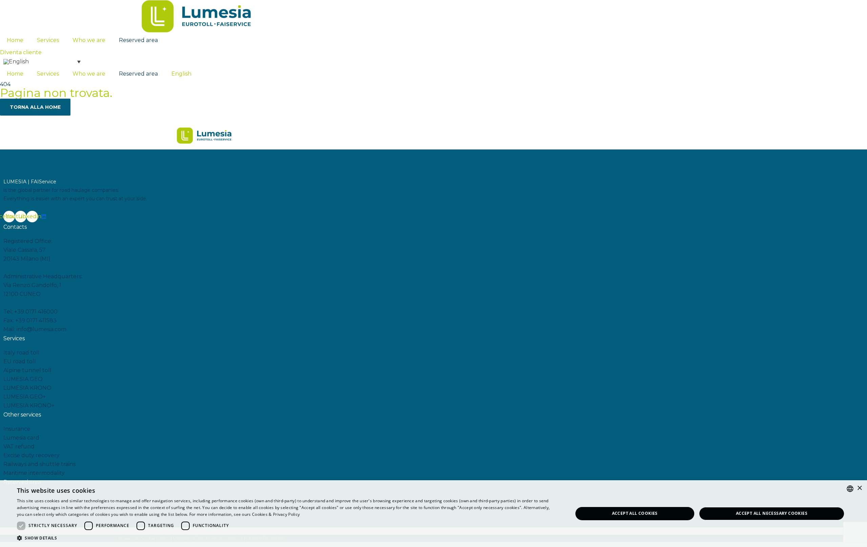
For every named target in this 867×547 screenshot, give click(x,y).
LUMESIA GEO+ (24, 396)
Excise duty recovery (31, 455)
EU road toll (19, 361)
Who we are (88, 40)
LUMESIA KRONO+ (29, 405)
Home (15, 40)
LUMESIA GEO (23, 379)
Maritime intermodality (34, 473)
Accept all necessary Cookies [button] (771, 513)
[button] (21, 52)
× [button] (859, 488)
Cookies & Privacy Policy (276, 514)
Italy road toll (21, 352)
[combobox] (850, 488)
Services (48, 40)
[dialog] (433, 513)
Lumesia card (21, 437)
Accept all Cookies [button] (635, 513)
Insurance (16, 429)
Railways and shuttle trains (39, 464)
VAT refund (19, 446)
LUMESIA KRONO (27, 388)
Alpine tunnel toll (27, 370)
